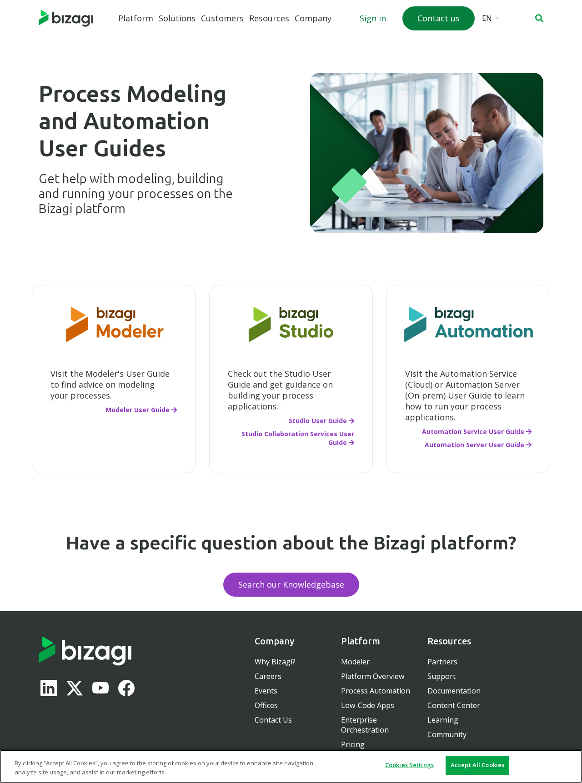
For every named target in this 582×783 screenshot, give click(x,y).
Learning (442, 720)
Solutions (177, 18)
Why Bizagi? (275, 662)
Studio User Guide (318, 420)
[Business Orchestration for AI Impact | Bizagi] (66, 18)
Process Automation (375, 691)
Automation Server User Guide (474, 444)
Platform (135, 18)
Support (441, 676)
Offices (266, 705)
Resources (269, 18)
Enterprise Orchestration (365, 725)
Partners (442, 662)
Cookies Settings (409, 765)
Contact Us (273, 720)
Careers (268, 676)
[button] (539, 18)
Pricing (353, 744)
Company (313, 18)
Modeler (355, 662)
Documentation (454, 691)
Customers (222, 18)
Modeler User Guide (137, 409)
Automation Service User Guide (473, 431)
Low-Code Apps (367, 705)
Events (266, 691)
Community (447, 734)
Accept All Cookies (477, 765)
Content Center (453, 705)
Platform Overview (372, 676)
